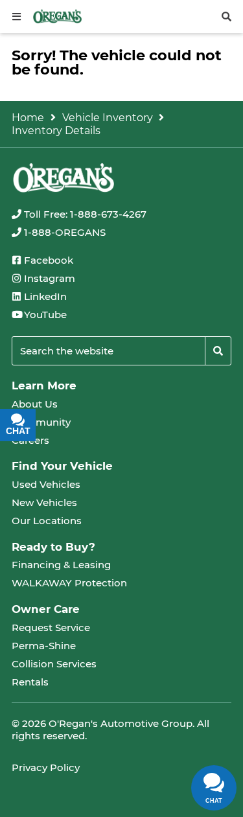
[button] (16, 16)
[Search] (218, 350)
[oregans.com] (57, 16)
